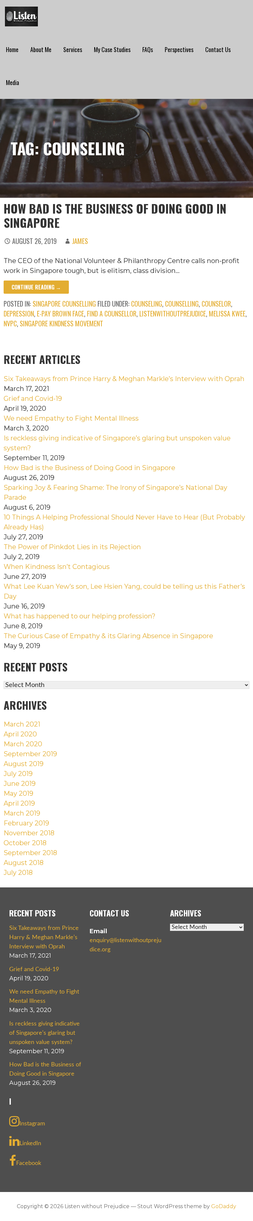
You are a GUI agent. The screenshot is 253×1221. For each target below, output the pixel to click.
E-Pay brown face (60, 313)
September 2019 (30, 754)
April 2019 (19, 803)
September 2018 (30, 853)
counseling (146, 304)
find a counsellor (111, 313)
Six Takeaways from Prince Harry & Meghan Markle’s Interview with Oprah (124, 379)
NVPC (10, 323)
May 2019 (18, 793)
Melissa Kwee (227, 313)
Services (72, 49)
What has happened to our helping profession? (79, 616)
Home (12, 49)
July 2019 (18, 774)
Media (12, 82)
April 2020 (20, 734)
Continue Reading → (36, 287)
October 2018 (25, 843)
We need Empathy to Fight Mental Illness (71, 418)
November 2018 (29, 833)
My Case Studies (112, 49)
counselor (216, 304)
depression (19, 313)
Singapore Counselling (64, 304)
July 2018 (18, 873)
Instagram (32, 1124)
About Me (40, 49)
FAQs (147, 49)
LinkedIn (30, 1144)
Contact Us (218, 49)
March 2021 (22, 724)
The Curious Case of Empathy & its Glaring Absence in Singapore (108, 636)
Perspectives (179, 49)
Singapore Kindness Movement (61, 323)
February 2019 (26, 823)
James (80, 241)
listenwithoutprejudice (172, 313)
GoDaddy (223, 1206)
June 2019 (20, 784)
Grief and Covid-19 (33, 398)
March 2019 (22, 813)
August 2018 (23, 863)
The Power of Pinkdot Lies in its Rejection (72, 547)
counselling (182, 304)
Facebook (28, 1163)
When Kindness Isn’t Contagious (57, 567)
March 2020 (23, 744)
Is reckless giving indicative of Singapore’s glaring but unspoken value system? (44, 1033)
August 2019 (23, 764)
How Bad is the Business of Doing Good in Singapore (115, 215)
